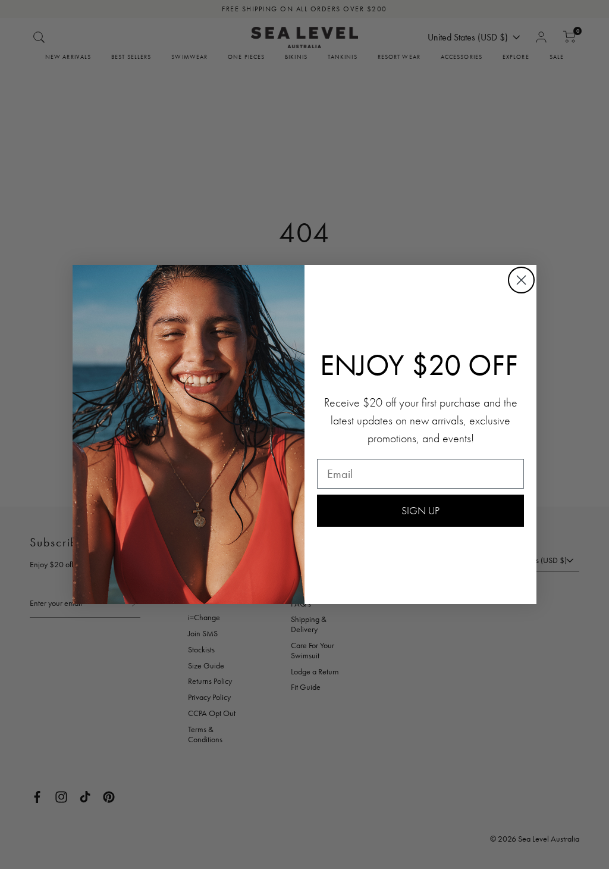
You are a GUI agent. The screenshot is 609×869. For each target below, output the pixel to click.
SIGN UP (420, 510)
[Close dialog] (521, 280)
